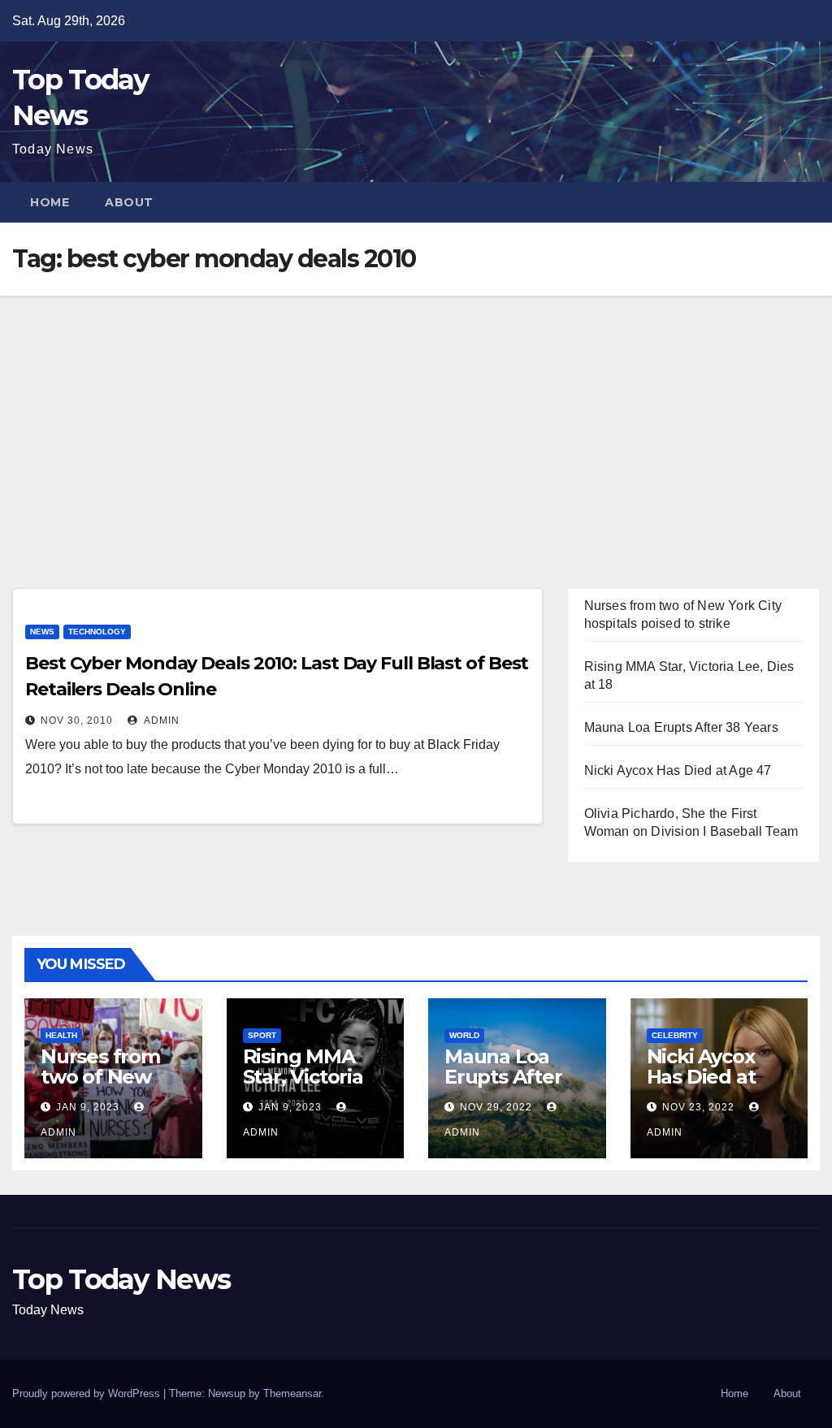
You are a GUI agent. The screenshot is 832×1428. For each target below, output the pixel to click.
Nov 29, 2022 (496, 1107)
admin (160, 720)
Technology (97, 631)
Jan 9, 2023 (87, 1107)
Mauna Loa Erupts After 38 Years (681, 727)
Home (49, 202)
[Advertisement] (416, 417)
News (42, 631)
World (464, 1035)
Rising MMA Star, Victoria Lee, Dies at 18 (310, 1077)
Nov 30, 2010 (77, 720)
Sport (262, 1035)
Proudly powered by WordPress (87, 1393)
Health (61, 1035)
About (129, 202)
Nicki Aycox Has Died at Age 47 (678, 770)
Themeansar (292, 1393)
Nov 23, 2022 (698, 1107)
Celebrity (675, 1035)
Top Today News (121, 1279)
